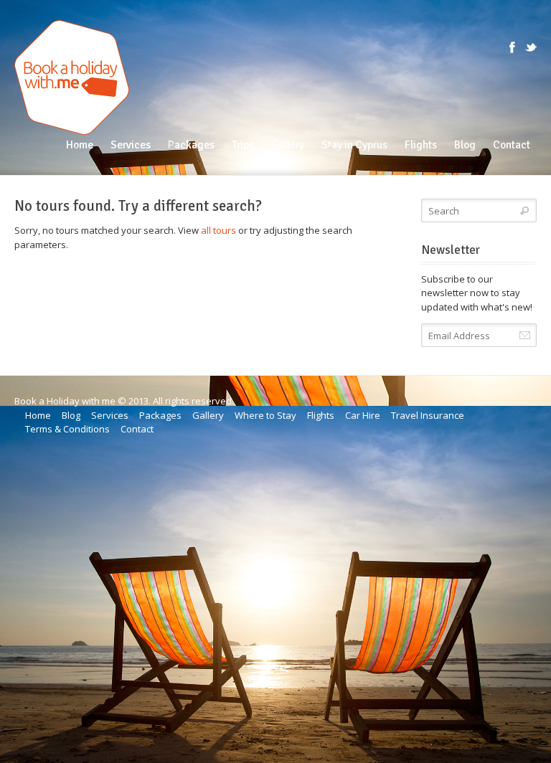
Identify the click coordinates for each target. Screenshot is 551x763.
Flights (320, 415)
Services (109, 415)
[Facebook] (512, 47)
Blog (71, 415)
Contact (137, 428)
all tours (218, 230)
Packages (160, 415)
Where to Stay (265, 415)
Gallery (208, 415)
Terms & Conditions (67, 428)
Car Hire (362, 415)
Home (38, 415)
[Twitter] (531, 47)
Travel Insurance (427, 415)
